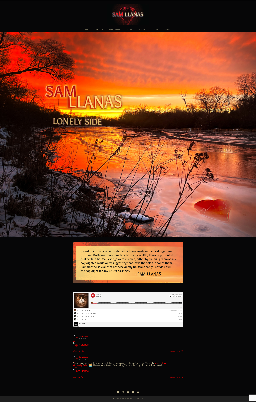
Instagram (123, 392)
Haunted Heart (115, 29)
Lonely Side (99, 29)
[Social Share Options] (182, 351)
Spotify (128, 392)
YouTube (138, 392)
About (87, 29)
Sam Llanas (83, 336)
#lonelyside (80, 365)
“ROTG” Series (145, 29)
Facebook (118, 392)
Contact (167, 29)
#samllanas (161, 363)
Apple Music (133, 392)
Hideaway (129, 29)
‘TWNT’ (157, 29)
